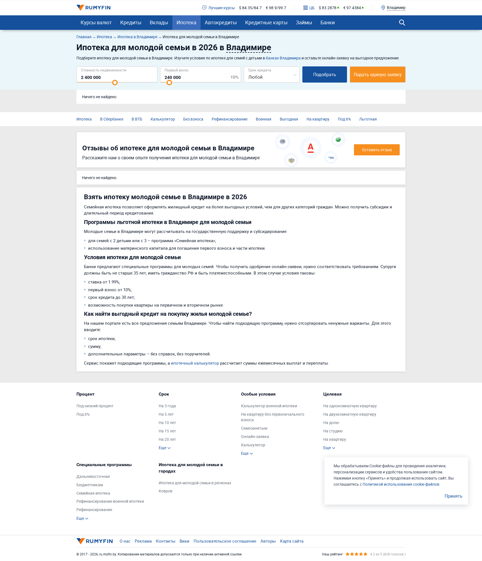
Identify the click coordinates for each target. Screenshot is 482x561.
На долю (331, 422)
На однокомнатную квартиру (350, 405)
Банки (327, 22)
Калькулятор (163, 119)
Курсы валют (96, 22)
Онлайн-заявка (255, 436)
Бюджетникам (89, 484)
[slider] (115, 82)
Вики (184, 541)
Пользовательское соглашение (225, 541)
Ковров (165, 490)
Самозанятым (254, 428)
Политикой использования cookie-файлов (401, 484)
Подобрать (324, 74)
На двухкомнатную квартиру (349, 414)
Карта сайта (291, 541)
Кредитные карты (266, 22)
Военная (263, 119)
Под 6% (344, 119)
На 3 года (167, 405)
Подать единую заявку (378, 74)
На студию (333, 431)
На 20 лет (167, 439)
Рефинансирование (229, 119)
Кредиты (130, 22)
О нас (125, 541)
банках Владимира (283, 58)
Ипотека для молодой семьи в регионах (195, 482)
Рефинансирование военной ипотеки (110, 501)
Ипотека (186, 22)
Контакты (165, 541)
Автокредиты (221, 22)
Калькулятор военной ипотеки (269, 405)
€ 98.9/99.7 (276, 7)
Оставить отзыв (377, 149)
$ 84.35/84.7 (250, 7)
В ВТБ (137, 119)
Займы (304, 22)
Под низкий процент (95, 405)
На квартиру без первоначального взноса (272, 416)
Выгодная (289, 119)
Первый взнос (177, 70)
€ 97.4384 (352, 7)
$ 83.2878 (327, 7)
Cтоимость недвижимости (103, 70)
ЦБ (312, 7)
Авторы (268, 541)
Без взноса (193, 119)
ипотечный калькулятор (195, 363)
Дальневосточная (93, 476)
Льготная (368, 119)
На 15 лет (167, 431)
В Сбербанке (111, 119)
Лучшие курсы (221, 7)
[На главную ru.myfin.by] (94, 541)
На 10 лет (167, 422)
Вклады (159, 22)
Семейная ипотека (93, 493)
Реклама (143, 541)
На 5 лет (166, 414)
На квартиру (318, 119)
